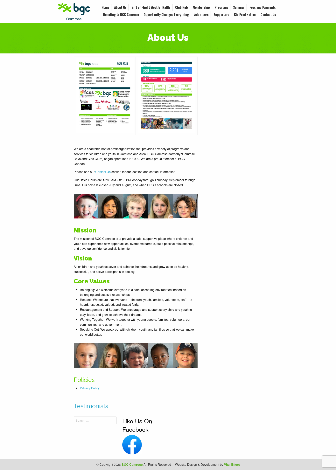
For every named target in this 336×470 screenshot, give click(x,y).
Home (105, 7)
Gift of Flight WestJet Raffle (150, 7)
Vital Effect (232, 464)
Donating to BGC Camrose (121, 14)
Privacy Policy (90, 388)
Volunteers (201, 14)
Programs (221, 7)
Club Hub (181, 7)
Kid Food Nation (245, 14)
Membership (201, 7)
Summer (239, 7)
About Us (120, 7)
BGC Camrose (132, 464)
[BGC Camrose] (74, 11)
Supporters (221, 14)
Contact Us (268, 14)
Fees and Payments (262, 7)
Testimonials (91, 406)
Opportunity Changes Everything (166, 14)
